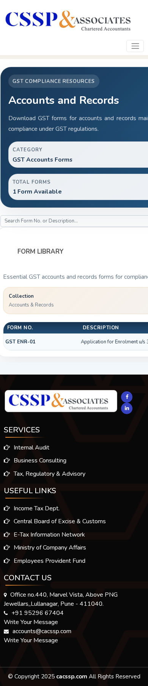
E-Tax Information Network (48, 534)
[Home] (68, 18)
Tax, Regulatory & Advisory (48, 474)
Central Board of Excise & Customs (59, 521)
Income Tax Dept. (36, 508)
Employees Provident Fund (48, 561)
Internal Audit (30, 447)
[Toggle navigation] (135, 46)
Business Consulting (39, 460)
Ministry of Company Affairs (49, 547)
